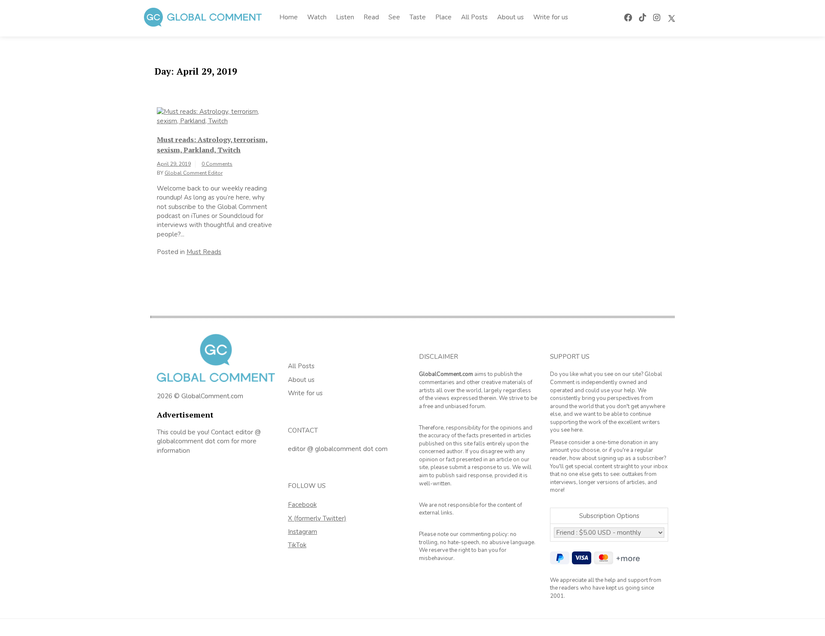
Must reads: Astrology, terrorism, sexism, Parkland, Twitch (212, 144)
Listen (345, 17)
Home (288, 17)
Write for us (550, 17)
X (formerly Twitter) (317, 518)
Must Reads (203, 252)
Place (443, 17)
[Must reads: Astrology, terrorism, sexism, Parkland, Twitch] (216, 116)
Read (371, 17)
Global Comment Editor (194, 173)
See (394, 17)
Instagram (302, 531)
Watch (317, 17)
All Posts (474, 17)
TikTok (297, 545)
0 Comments (217, 164)
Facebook (302, 504)
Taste (417, 17)
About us (510, 17)
